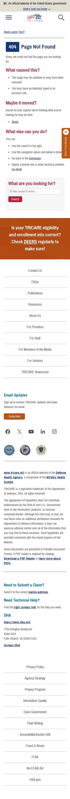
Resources (35, 304)
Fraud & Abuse (35, 746)
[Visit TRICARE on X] (19, 432)
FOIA (35, 757)
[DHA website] (41, 454)
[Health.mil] (25, 454)
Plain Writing (35, 723)
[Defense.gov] (9, 454)
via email (17, 169)
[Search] (61, 17)
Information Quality (35, 701)
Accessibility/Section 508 (35, 734)
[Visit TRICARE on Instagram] (54, 432)
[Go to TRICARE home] (35, 17)
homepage (35, 158)
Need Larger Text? (14, 32)
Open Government (35, 712)
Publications (35, 293)
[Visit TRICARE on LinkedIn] (43, 432)
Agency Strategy (35, 678)
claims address (38, 592)
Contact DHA (12, 645)
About (15, 122)
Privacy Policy (35, 667)
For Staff (35, 338)
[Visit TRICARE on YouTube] (31, 432)
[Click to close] (66, 132)
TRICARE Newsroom (35, 372)
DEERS (30, 242)
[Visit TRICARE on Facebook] (8, 432)
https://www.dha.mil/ (17, 622)
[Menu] (9, 17)
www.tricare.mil (14, 473)
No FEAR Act (35, 768)
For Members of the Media (35, 349)
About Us (35, 316)
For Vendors (35, 361)
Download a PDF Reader (19, 559)
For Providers (35, 327)
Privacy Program (35, 689)
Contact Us (35, 271)
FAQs (35, 282)
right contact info (25, 607)
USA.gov (35, 779)
